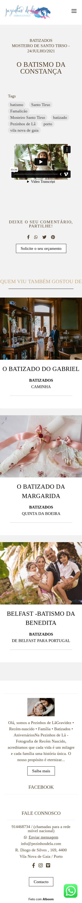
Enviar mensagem (43, 837)
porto (48, 124)
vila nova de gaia (24, 130)
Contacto (41, 881)
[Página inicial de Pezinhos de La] (27, 12)
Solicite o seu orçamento (41, 248)
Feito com (41, 899)
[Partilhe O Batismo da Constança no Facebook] (28, 237)
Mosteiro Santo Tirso (27, 117)
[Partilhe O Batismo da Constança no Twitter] (44, 237)
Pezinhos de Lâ (23, 124)
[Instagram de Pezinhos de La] (40, 865)
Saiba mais (41, 771)
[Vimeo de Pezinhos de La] (48, 865)
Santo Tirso (40, 104)
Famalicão (18, 111)
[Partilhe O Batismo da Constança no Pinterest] (53, 237)
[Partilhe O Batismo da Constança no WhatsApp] (36, 237)
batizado (60, 117)
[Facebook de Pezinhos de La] (33, 865)
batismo (16, 104)
